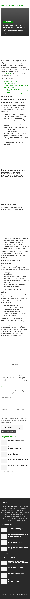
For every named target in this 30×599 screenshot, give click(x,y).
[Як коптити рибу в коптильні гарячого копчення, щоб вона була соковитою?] (4, 448)
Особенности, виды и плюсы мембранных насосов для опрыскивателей (22, 379)
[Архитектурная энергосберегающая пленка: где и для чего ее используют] (4, 454)
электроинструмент (7, 73)
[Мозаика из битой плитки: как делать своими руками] (4, 467)
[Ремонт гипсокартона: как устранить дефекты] (4, 461)
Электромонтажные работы (16, 93)
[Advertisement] (15, 47)
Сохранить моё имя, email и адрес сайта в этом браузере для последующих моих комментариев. (14, 420)
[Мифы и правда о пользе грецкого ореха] (4, 569)
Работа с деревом (13, 89)
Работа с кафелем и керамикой (17, 91)
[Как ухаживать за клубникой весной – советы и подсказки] (4, 581)
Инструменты (7, 21)
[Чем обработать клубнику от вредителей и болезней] (4, 442)
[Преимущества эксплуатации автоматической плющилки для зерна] (4, 563)
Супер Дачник (19, 594)
